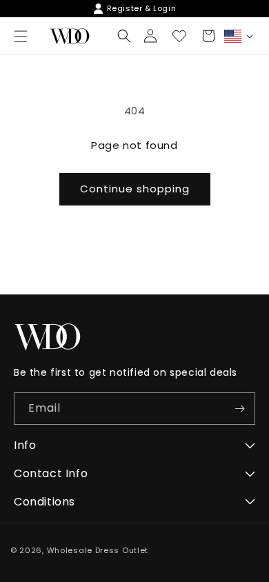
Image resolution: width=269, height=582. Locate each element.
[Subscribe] (239, 408)
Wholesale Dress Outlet (97, 550)
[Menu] (21, 36)
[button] (124, 36)
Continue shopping (135, 188)
